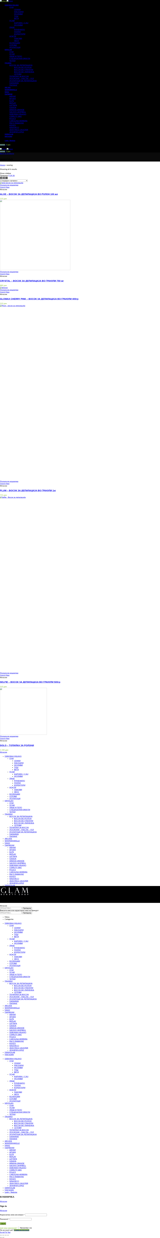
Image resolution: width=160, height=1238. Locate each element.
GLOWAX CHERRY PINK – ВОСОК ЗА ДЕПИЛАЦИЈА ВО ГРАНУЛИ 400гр (39, 299)
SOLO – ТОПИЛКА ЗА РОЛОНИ (17, 745)
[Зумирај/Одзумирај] (8, 1235)
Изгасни (3, 752)
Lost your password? (8, 1228)
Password (4, 1219)
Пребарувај (27, 908)
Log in (3, 1223)
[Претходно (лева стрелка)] (1, 1237)
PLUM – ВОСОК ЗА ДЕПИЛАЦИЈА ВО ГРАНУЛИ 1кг (28, 490)
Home (2, 165)
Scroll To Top (5, 1232)
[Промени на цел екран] (6, 1235)
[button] (9, 185)
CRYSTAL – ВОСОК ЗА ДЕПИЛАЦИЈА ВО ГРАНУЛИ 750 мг (32, 281)
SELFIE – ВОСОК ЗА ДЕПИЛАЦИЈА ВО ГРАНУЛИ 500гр (30, 682)
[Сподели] (3, 1235)
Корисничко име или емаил (12, 1215)
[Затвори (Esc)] (1, 1235)
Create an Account (21, 1230)
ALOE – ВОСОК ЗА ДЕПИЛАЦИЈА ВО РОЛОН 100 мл (29, 194)
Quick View (4, 187)
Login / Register (11, 1192)
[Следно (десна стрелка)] (3, 1237)
